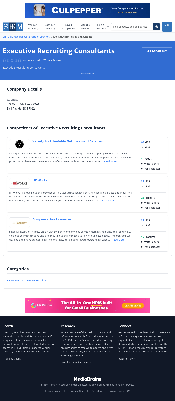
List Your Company (50, 26)
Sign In (167, 26)
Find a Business (101, 26)
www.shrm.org (118, 391)
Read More (110, 161)
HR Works (39, 180)
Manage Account (85, 26)
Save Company (158, 50)
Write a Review (52, 60)
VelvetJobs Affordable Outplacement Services (67, 141)
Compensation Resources (51, 219)
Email (148, 141)
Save (147, 146)
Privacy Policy (52, 391)
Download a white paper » (76, 362)
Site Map (97, 391)
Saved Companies (68, 26)
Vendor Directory (33, 26)
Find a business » (13, 358)
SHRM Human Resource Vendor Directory (26, 36)
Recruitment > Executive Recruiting (27, 280)
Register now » (126, 358)
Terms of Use (76, 391)
